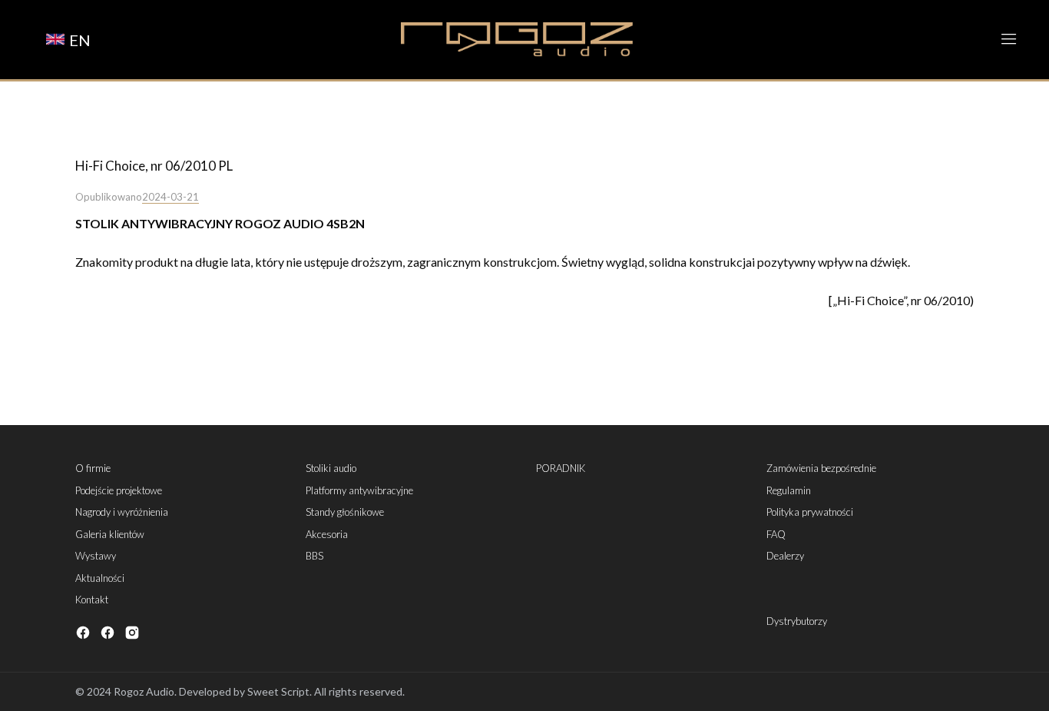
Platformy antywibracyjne (359, 490)
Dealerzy (785, 556)
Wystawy (95, 556)
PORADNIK (560, 468)
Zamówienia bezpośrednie (821, 468)
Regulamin (788, 490)
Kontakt (91, 599)
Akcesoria (327, 534)
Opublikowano (108, 197)
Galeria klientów (109, 534)
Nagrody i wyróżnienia (121, 512)
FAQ (776, 534)
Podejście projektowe (118, 490)
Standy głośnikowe (345, 512)
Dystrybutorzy (796, 621)
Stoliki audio (331, 468)
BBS (314, 556)
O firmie (93, 468)
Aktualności (99, 578)
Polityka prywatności (809, 512)
